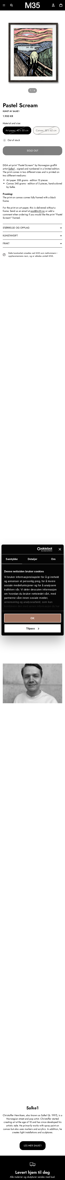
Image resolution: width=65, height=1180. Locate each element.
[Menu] (4, 5)
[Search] (11, 5)
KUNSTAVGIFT (10, 235)
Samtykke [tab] (12, 559)
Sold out (32, 150)
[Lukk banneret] (60, 549)
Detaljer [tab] (32, 559)
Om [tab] (53, 559)
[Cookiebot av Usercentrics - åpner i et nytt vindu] (38, 549)
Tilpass (30, 628)
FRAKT (6, 243)
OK (32, 618)
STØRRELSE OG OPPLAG (16, 227)
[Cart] (61, 5)
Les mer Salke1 (32, 1145)
